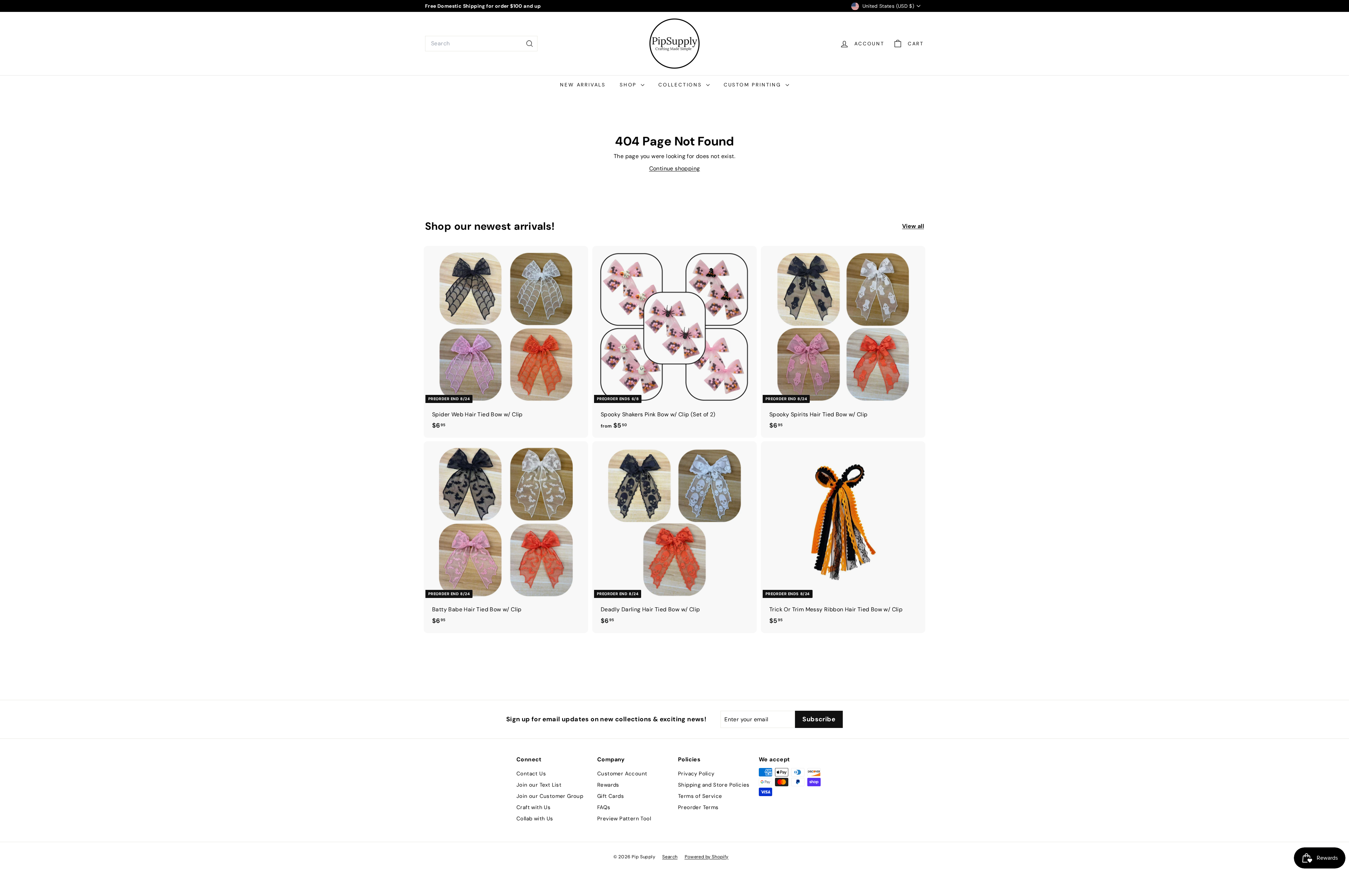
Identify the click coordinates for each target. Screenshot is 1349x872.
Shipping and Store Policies (714, 784)
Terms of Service (700, 796)
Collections (681, 85)
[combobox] (481, 43)
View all (913, 226)
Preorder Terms (698, 807)
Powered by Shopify (707, 857)
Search (669, 857)
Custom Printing (754, 85)
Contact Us (531, 773)
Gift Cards (610, 796)
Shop (629, 85)
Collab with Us (534, 818)
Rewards (608, 784)
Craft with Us (533, 807)
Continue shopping (674, 168)
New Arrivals (583, 85)
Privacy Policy (696, 773)
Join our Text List (538, 784)
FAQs (604, 807)
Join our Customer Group (549, 796)
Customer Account (622, 773)
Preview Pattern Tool (624, 818)
